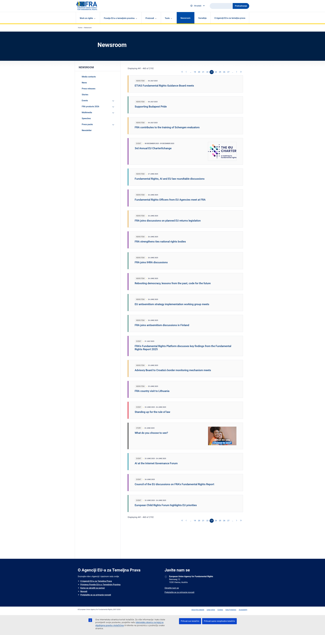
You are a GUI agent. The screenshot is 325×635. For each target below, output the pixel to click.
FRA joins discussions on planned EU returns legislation (168, 220)
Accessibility (243, 610)
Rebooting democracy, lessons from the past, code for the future (173, 283)
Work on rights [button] (86, 18)
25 (220, 72)
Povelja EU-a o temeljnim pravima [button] (119, 18)
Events (85, 100)
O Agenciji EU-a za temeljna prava (229, 18)
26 (224, 72)
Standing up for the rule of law (152, 411)
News (84, 82)
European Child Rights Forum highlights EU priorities (166, 505)
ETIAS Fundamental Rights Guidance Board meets (164, 85)
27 (228, 72)
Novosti (83, 591)
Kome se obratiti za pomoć (92, 588)
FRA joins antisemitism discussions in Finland (162, 325)
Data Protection (230, 610)
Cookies (220, 610)
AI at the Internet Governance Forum (156, 463)
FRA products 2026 (90, 106)
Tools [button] (167, 18)
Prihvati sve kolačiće (190, 621)
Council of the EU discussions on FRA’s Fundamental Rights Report (174, 484)
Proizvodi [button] (149, 18)
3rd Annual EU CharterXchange (153, 148)
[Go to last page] (241, 72)
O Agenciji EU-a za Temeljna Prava (96, 581)
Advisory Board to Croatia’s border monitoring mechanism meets (173, 370)
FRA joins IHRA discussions (151, 262)
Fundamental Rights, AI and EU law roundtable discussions (170, 178)
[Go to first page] (182, 72)
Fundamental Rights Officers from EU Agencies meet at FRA (170, 199)
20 (199, 72)
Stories (85, 94)
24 (216, 72)
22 (207, 72)
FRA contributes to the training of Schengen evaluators (167, 127)
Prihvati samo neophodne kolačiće (219, 621)
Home (80, 28)
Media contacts (89, 76)
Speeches (86, 118)
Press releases (88, 88)
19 (195, 72)
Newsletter (87, 130)
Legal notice (211, 610)
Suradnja (202, 18)
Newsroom (185, 18)
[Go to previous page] (186, 72)
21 (203, 72)
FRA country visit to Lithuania (152, 391)
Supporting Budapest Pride (151, 106)
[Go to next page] (237, 72)
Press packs (87, 124)
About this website (197, 610)
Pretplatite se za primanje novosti (95, 595)
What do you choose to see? (151, 432)
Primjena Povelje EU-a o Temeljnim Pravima (100, 584)
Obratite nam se (172, 588)
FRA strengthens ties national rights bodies (160, 241)
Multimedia (87, 112)
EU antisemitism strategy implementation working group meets (172, 304)
